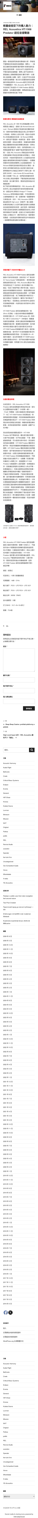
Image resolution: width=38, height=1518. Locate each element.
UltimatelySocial (19, 1516)
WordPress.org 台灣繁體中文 (13, 1341)
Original (5, 827)
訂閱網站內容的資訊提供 (12, 1332)
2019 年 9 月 (7, 1188)
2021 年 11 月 (8, 1086)
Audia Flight (7, 767)
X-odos (5, 878)
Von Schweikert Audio (10, 866)
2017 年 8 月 (7, 1291)
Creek (5, 776)
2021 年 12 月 (8, 1081)
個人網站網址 (8, 697)
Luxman (6, 810)
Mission (6, 819)
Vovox (5, 870)
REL (7, 626)
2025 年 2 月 (7, 987)
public (5, 836)
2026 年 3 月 (7, 940)
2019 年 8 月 (7, 1192)
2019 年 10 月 (8, 1184)
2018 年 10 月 (8, 1235)
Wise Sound (16, 22)
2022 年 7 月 (7, 1056)
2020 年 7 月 (7, 1145)
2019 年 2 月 (7, 1218)
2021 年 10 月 (8, 1090)
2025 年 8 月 (7, 962)
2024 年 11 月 (8, 996)
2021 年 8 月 (7, 1094)
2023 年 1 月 (7, 1034)
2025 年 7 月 (7, 966)
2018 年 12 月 (8, 1227)
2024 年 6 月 (7, 1005)
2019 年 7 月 (7, 1197)
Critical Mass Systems (11, 780)
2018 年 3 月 (7, 1265)
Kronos (5, 802)
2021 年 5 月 (7, 1107)
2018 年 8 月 (7, 1244)
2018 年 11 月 (8, 1231)
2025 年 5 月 (7, 975)
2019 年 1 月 (7, 1222)
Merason (6, 814)
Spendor (6, 853)
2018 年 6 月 (7, 1252)
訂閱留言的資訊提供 (10, 1337)
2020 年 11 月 (8, 1128)
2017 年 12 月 (8, 1278)
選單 (20, 15)
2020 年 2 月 (7, 1167)
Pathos (5, 831)
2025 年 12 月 (8, 945)
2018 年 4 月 (7, 1261)
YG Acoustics (8, 883)
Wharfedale (7, 874)
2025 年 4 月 (7, 979)
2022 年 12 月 (8, 1039)
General (6, 793)
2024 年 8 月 (7, 1000)
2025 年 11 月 (8, 949)
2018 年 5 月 (7, 1257)
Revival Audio (8, 844)
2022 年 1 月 (7, 1077)
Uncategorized (8, 861)
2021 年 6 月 (7, 1103)
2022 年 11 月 (8, 1043)
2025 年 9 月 (7, 958)
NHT (4, 823)
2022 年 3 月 (7, 1069)
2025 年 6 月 (7, 970)
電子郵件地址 (8, 686)
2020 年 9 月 (7, 1137)
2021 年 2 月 (7, 1120)
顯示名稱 (7, 675)
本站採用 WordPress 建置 (11, 1508)
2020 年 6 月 (7, 1150)
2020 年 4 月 (7, 1158)
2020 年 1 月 (7, 1171)
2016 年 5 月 (7, 1304)
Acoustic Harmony (9, 763)
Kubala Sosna (8, 806)
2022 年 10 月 (8, 1047)
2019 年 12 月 (8, 1175)
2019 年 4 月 (7, 1210)
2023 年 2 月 (7, 1030)
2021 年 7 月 (7, 1098)
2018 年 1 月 (7, 1274)
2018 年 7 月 (7, 1248)
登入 (4, 1328)
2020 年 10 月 (8, 1133)
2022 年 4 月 (7, 1064)
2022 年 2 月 (7, 1073)
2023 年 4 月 (7, 1026)
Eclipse (5, 784)
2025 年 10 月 (8, 953)
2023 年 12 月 (8, 1013)
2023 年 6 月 (7, 1017)
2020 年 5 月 (7, 1154)
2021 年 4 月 (7, 1111)
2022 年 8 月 (7, 1051)
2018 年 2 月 (7, 1269)
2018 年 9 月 (7, 1239)
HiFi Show (6, 797)
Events (5, 789)
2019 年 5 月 (7, 1205)
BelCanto (6, 772)
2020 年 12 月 (8, 1124)
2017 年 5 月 (7, 1299)
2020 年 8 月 (7, 1141)
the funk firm (7, 857)
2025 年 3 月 (7, 983)
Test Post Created (9, 903)
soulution (6, 849)
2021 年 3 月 (7, 1116)
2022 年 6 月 (7, 1060)
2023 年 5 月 (7, 1022)
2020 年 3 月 (7, 1163)
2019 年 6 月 (7, 1201)
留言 (5, 646)
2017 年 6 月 (7, 1295)
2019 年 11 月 (8, 1180)
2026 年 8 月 (7, 936)
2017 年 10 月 (8, 1286)
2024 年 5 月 (7, 1009)
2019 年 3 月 (7, 1214)
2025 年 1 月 (7, 992)
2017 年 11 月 (8, 1282)
